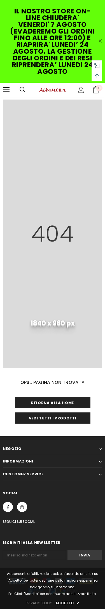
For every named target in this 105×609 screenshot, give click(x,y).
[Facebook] (8, 507)
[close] (100, 41)
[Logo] (52, 89)
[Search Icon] (22, 90)
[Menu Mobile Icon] (6, 89)
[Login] (81, 90)
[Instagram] (22, 507)
